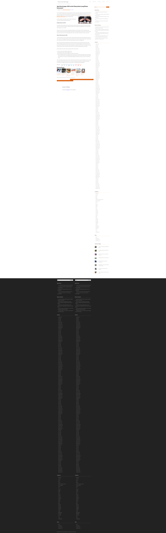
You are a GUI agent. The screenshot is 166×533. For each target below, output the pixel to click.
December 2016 (60, 455)
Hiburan (97, 206)
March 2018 (97, 154)
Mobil (96, 216)
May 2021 (97, 110)
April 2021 (97, 111)
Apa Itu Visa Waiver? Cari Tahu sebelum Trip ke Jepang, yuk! (78, 74)
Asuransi (97, 194)
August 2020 (60, 398)
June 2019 (97, 136)
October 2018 (97, 146)
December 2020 (60, 393)
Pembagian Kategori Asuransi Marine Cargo (64, 310)
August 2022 (97, 93)
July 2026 (97, 45)
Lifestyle (103, 1)
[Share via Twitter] (74, 66)
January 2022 (97, 100)
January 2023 (97, 87)
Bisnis (96, 197)
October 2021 (97, 104)
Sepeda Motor (60, 512)
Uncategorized (60, 518)
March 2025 (59, 335)
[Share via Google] (62, 66)
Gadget (96, 205)
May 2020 (97, 123)
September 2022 (98, 92)
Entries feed (97, 238)
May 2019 (59, 417)
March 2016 (97, 183)
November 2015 (98, 188)
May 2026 (97, 46)
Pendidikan (97, 222)
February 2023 (97, 86)
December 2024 (98, 63)
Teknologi (99, 1)
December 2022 (98, 88)
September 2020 (98, 118)
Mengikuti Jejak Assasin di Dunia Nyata (104, 257)
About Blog (94, 1)
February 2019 (97, 141)
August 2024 (60, 341)
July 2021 (97, 107)
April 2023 (97, 83)
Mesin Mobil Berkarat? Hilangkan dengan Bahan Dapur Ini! (68, 74)
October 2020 (97, 117)
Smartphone (97, 227)
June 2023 (97, 81)
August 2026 (60, 317)
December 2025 (98, 51)
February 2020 (60, 406)
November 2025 (98, 52)
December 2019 (98, 129)
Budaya (97, 198)
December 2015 (98, 187)
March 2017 (97, 169)
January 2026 (60, 323)
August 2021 (97, 106)
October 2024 (97, 64)
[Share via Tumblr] (64, 66)
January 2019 (97, 142)
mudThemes (74, 531)
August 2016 (97, 177)
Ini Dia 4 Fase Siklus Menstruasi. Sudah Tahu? (73, 74)
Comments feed (98, 239)
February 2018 (60, 437)
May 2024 (97, 70)
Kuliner (59, 499)
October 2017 (97, 160)
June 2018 (97, 151)
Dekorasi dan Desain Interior (99, 199)
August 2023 (60, 354)
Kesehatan (97, 212)
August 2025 (60, 328)
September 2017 (60, 443)
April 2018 (97, 153)
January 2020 (97, 128)
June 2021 (59, 386)
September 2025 (98, 53)
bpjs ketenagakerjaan (61, 77)
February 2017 (97, 170)
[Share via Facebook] (67, 66)
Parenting (97, 221)
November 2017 (98, 159)
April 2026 (97, 47)
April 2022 (97, 98)
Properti (97, 223)
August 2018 (97, 148)
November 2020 (98, 116)
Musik (96, 217)
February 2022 (97, 99)
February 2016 (60, 468)
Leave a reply (71, 9)
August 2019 (97, 134)
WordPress (66, 531)
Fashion (59, 486)
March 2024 (97, 71)
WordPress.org (98, 240)
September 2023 (98, 77)
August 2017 (97, 163)
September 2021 (98, 105)
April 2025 (97, 59)
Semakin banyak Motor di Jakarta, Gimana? (63, 299)
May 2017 (97, 166)
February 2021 (97, 112)
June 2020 (97, 122)
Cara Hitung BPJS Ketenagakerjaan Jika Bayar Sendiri (59, 74)
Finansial (97, 204)
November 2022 (98, 89)
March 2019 (97, 140)
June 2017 (97, 165)
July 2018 (59, 430)
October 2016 (97, 175)
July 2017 (97, 164)
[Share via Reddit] (78, 66)
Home (90, 1)
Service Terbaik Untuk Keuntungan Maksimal (64, 74)
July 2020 (59, 399)
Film (96, 203)
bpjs (58, 77)
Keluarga (97, 211)
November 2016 (60, 456)
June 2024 (97, 69)
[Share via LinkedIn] (71, 66)
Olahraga (97, 218)
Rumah (96, 224)
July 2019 (97, 135)
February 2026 (97, 48)
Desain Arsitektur (98, 200)
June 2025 (97, 57)
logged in (67, 89)
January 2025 (60, 336)
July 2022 (97, 94)
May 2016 (97, 181)
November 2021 (60, 380)
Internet (97, 210)
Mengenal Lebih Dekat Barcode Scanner (82, 74)
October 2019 (60, 411)
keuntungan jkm (73, 77)
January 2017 (97, 171)
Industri (97, 209)
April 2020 (97, 124)
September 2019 (98, 133)
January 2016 (97, 186)
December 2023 (98, 75)
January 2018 (97, 157)
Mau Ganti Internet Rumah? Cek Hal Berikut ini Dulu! (65, 291)
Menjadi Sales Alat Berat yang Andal (102, 36)
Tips (107, 1)
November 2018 (98, 145)
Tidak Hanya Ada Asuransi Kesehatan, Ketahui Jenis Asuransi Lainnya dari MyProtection (81, 79)
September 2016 (98, 176)
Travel (59, 517)
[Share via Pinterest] (76, 66)
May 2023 (97, 82)
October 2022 (60, 367)
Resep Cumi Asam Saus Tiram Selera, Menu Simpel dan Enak (65, 80)
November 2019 (98, 130)
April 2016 (97, 182)
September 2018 (98, 147)
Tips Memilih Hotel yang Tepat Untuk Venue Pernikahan (65, 285)
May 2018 (97, 152)
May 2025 (97, 58)
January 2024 (60, 349)
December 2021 (98, 101)
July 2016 (59, 461)
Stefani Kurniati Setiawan (66, 9)
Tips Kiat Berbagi (63, 2)
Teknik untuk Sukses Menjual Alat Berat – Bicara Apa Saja (65, 308)
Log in (59, 524)
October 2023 (97, 76)
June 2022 (97, 95)
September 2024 (98, 65)
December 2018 (60, 424)
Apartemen (97, 193)
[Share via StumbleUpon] (80, 66)
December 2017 (98, 158)
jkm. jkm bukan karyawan (68, 77)
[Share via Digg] (69, 66)
